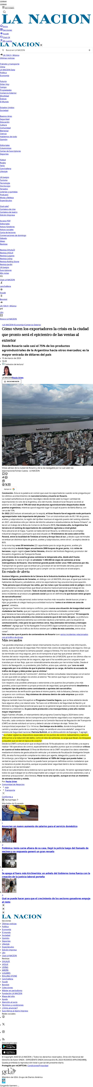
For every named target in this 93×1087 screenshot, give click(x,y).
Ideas (2, 241)
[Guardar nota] (3, 474)
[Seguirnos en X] (3, 1025)
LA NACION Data (7, 69)
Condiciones (33, 1065)
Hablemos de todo (8, 136)
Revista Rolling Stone (9, 261)
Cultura (3, 125)
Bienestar (4, 130)
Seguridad (4, 119)
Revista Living (6, 258)
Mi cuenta (7, 41)
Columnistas (5, 148)
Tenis (2, 165)
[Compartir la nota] (3, 477)
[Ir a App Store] (9, 1054)
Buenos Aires (6, 116)
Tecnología (5, 183)
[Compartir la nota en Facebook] (3, 484)
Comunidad (5, 128)
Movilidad (4, 96)
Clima (2, 67)
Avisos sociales (7, 229)
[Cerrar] (41, 45)
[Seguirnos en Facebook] (3, 1017)
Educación (4, 122)
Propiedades (6, 90)
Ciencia (3, 133)
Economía (18, 324)
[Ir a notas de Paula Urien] (46, 371)
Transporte (10, 790)
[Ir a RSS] (3, 1040)
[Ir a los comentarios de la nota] (6, 474)
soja (7, 787)
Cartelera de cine (8, 209)
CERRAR (3, 2)
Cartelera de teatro (8, 212)
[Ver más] (3, 793)
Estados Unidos (7, 107)
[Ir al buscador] (4, 11)
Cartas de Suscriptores (10, 151)
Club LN (6, 37)
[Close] (3, 905)
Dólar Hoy (4, 84)
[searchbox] (45, 50)
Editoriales (5, 145)
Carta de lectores (8, 232)
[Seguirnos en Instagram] (3, 1032)
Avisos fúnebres (7, 226)
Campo (3, 87)
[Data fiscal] (3, 1082)
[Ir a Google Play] (9, 1048)
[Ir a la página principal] (46, 23)
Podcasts (4, 194)
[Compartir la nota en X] (6, 484)
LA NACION (7, 324)
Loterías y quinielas (9, 191)
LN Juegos (4, 177)
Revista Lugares (7, 255)
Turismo (4, 180)
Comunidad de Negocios (13, 784)
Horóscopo (5, 186)
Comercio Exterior (8, 93)
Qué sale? (4, 206)
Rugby (3, 162)
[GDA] (9, 1074)
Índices (3, 98)
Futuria (3, 81)
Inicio (5, 26)
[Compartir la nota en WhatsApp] (6, 477)
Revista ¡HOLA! (6, 252)
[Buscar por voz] (89, 50)
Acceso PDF (5, 221)
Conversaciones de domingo (13, 235)
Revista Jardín (6, 264)
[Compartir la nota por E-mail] (9, 484)
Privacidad (43, 1065)
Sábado (3, 238)
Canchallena (5, 168)
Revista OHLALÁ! (7, 250)
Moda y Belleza (7, 197)
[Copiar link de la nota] (3, 481)
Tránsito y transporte (9, 64)
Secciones (7, 30)
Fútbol (3, 160)
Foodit (6, 33)
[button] (46, 181)
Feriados (4, 189)
